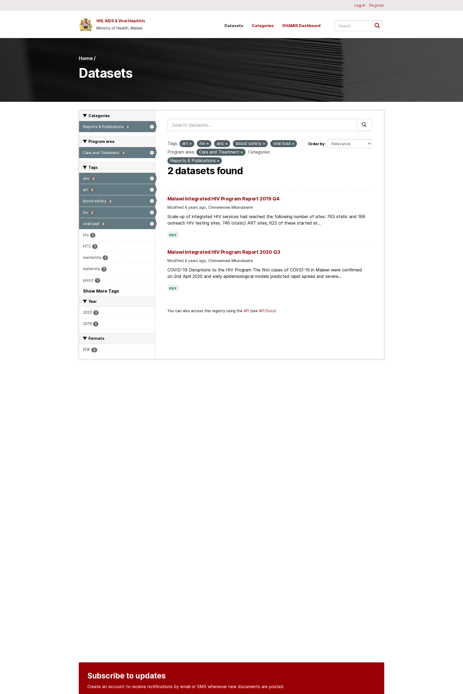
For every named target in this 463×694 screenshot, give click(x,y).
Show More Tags (101, 291)
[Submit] (379, 25)
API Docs (267, 311)
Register (376, 5)
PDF (173, 235)
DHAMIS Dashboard (301, 25)
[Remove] (190, 144)
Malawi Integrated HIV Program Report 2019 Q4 (223, 199)
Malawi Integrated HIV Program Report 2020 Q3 (223, 252)
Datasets (234, 25)
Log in (359, 5)
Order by (316, 143)
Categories (263, 25)
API (246, 311)
